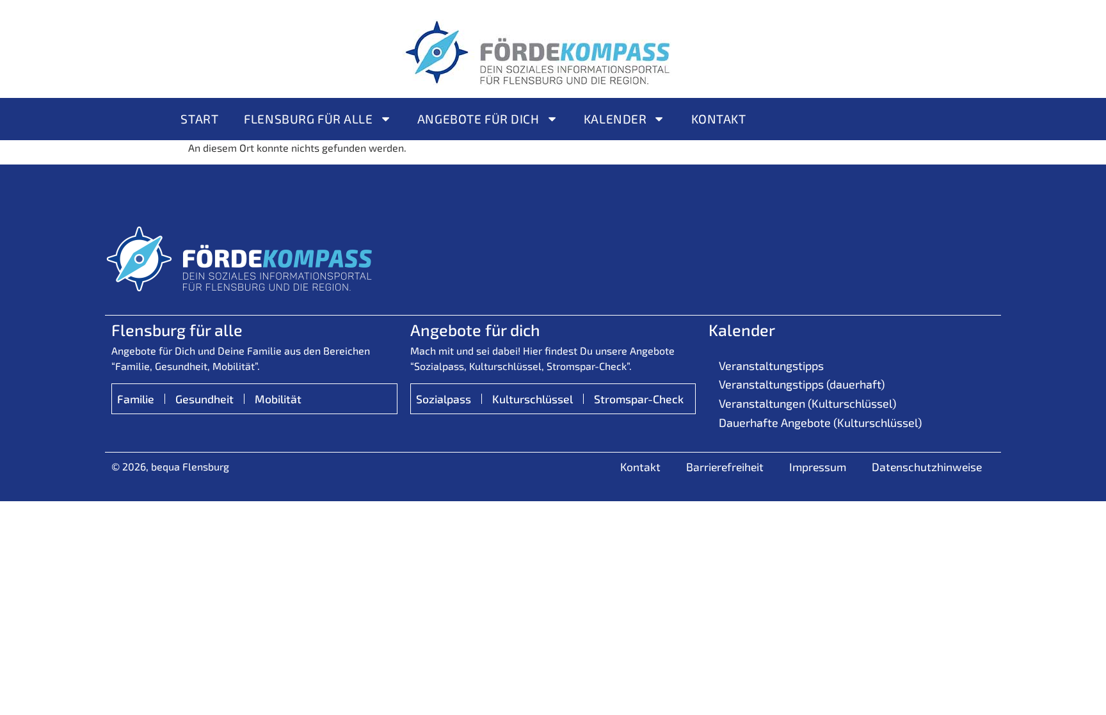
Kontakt (718, 118)
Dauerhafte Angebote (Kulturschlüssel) (820, 422)
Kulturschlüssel (532, 399)
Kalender (615, 118)
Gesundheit (204, 399)
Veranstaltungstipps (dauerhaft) (802, 384)
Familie (135, 399)
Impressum (817, 466)
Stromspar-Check (639, 399)
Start (199, 118)
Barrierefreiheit (725, 466)
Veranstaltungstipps (771, 365)
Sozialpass (443, 399)
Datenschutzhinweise (927, 466)
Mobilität (278, 399)
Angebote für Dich (478, 118)
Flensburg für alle (308, 118)
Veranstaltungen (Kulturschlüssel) (807, 403)
